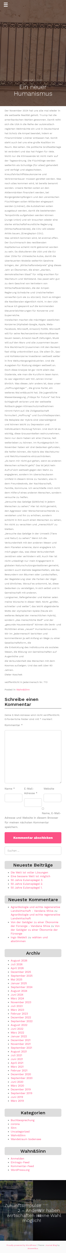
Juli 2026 (17, 964)
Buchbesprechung (23, 1120)
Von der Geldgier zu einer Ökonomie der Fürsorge (35, 929)
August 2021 (19, 1051)
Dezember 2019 (21, 1089)
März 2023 (17, 1009)
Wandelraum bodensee (26, 1139)
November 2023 (21, 1002)
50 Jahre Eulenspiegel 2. (27, 883)
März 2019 (17, 1100)
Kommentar (14, 725)
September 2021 (21, 1047)
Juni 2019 (17, 1097)
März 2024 (17, 998)
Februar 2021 (19, 1070)
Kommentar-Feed (22, 1166)
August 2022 (19, 1025)
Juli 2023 (17, 1006)
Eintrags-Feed (20, 1162)
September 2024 (22, 987)
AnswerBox (33, 1248)
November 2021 (21, 1043)
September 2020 (22, 1078)
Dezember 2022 (21, 1017)
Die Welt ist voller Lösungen (29, 872)
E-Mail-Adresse (30, 791)
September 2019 (21, 1093)
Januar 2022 (19, 1036)
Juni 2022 (17, 1028)
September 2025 (22, 975)
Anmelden (17, 1158)
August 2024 (19, 990)
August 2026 (19, 960)
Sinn (14, 1127)
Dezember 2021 (21, 1040)
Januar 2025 (19, 983)
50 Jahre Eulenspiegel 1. (26, 887)
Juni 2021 (17, 1059)
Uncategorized (20, 1131)
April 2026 (17, 968)
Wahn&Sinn (23, 689)
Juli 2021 (16, 1055)
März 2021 (17, 1066)
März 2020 (17, 1085)
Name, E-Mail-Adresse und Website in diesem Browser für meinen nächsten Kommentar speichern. (33, 820)
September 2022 (22, 1021)
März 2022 (17, 1032)
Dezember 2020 (21, 1074)
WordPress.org (20, 1169)
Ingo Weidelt (19, 937)
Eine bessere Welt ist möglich (30, 876)
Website (49, 788)
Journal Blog (51, 1245)
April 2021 (17, 1062)
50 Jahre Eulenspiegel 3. (27, 880)
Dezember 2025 (21, 971)
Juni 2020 (17, 1081)
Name (10, 788)
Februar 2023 (19, 1013)
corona (15, 1124)
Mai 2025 (16, 979)
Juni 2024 (17, 994)
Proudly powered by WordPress (22, 1245)
